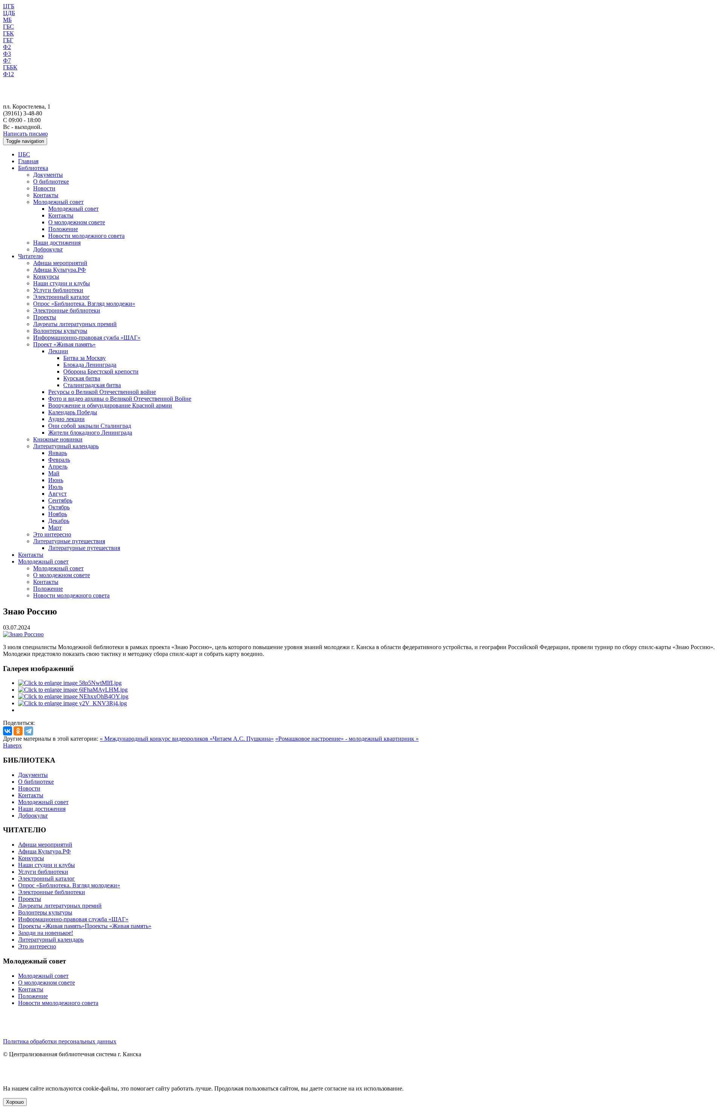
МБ (7, 20)
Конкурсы (46, 276)
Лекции (58, 351)
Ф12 (8, 74)
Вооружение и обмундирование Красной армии (110, 405)
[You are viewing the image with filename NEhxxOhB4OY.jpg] (73, 696)
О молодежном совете (76, 222)
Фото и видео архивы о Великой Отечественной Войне (119, 398)
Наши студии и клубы (61, 283)
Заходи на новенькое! (45, 933)
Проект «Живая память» (64, 344)
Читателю (30, 256)
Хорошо (15, 1102)
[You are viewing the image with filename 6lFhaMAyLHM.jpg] (73, 689)
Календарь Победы (72, 412)
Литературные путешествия (69, 541)
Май (53, 473)
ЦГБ (8, 6)
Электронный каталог (61, 297)
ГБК (8, 33)
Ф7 (7, 60)
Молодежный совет (58, 202)
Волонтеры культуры (60, 331)
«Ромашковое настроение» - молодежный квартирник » (347, 738)
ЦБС (24, 154)
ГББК (10, 67)
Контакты (45, 195)
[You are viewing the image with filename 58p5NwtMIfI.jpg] (70, 683)
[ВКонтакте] (7, 730)
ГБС (8, 26)
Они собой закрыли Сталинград (89, 426)
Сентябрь (60, 500)
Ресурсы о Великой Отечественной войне (102, 392)
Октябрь (59, 507)
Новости (44, 188)
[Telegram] (28, 730)
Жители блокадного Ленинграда (90, 432)
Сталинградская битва (92, 385)
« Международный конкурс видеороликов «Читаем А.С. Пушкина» (187, 738)
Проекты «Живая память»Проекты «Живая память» (84, 926)
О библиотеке (51, 181)
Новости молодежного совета (86, 236)
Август (57, 493)
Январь (57, 453)
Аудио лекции (66, 419)
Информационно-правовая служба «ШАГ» (73, 919)
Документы (48, 175)
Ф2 (7, 47)
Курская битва (81, 378)
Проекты (44, 317)
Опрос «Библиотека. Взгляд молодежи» (84, 303)
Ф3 (7, 54)
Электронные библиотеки (66, 310)
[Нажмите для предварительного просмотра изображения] (23, 634)
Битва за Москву (84, 358)
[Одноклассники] (18, 730)
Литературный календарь (66, 446)
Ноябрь (57, 514)
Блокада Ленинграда (89, 364)
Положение (63, 229)
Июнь (55, 480)
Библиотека (33, 168)
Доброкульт (48, 249)
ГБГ (8, 40)
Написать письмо (25, 133)
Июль (55, 487)
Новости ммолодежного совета (58, 1003)
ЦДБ (9, 13)
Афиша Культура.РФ (59, 270)
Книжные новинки (57, 439)
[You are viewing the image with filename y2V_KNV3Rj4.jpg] (72, 703)
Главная (28, 161)
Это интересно (52, 534)
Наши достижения (57, 242)
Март (55, 527)
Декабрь (58, 521)
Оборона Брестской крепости (101, 371)
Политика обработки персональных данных (59, 1041)
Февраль (59, 459)
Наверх (12, 745)
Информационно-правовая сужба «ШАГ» (86, 337)
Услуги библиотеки (58, 290)
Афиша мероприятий (60, 263)
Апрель (57, 466)
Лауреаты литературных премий (75, 324)
